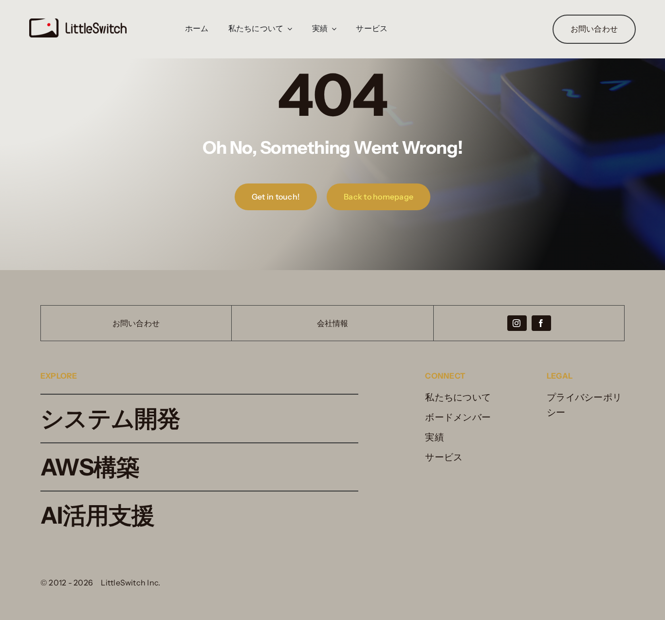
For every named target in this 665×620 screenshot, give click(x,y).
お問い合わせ (136, 323)
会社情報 (333, 323)
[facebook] (541, 323)
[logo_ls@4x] (78, 23)
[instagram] (517, 323)
